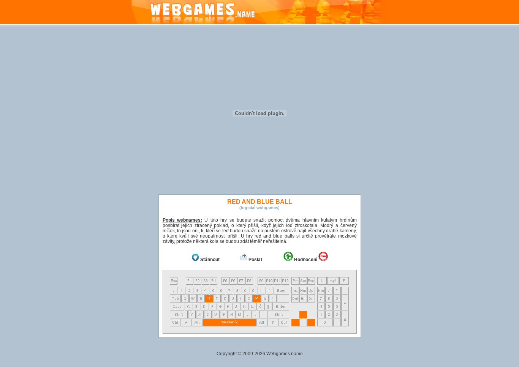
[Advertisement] (67, 151)
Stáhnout (210, 259)
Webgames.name (284, 353)
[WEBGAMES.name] (259, 22)
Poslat (255, 259)
